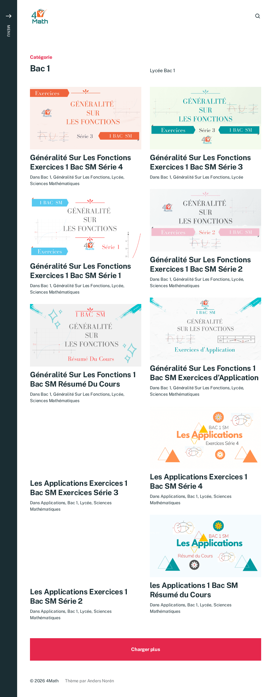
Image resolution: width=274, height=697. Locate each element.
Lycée (117, 177)
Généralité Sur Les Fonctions (81, 177)
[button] (8, 348)
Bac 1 (46, 177)
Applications (173, 496)
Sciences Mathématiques (54, 183)
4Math (52, 680)
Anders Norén (100, 680)
